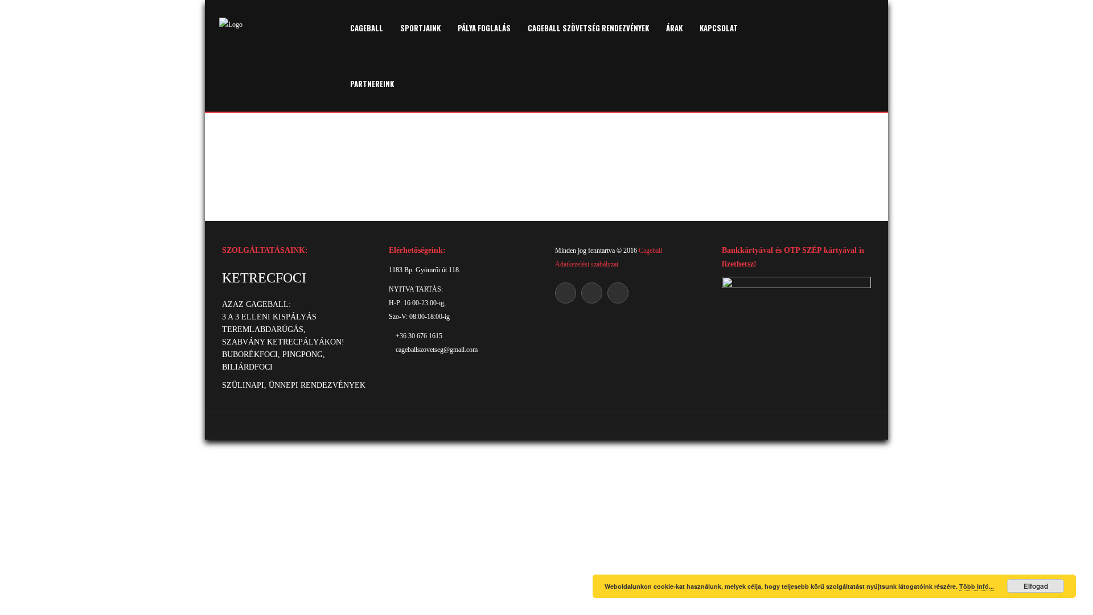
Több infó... (976, 586)
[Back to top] (546, 426)
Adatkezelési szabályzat (586, 264)
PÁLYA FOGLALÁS (484, 28)
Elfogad (1036, 586)
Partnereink (372, 83)
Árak (674, 28)
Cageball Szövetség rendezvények (588, 28)
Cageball (366, 28)
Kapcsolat (719, 28)
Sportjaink (420, 28)
